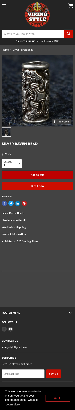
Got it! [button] (58, 398)
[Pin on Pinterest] (24, 203)
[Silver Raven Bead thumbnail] (6, 132)
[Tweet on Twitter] (11, 203)
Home (5, 49)
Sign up (53, 373)
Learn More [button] (13, 404)
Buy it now (37, 185)
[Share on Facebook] (4, 203)
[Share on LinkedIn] (17, 203)
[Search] (68, 34)
